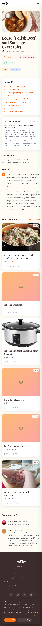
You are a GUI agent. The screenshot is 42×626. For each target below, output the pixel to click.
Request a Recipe (13, 586)
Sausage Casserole (13, 304)
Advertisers (34, 582)
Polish (5, 69)
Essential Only (25, 620)
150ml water (10, 108)
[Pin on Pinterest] (17, 594)
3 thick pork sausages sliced (16, 111)
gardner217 (10, 357)
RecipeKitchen (11, 449)
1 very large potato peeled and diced (19, 93)
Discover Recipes (21, 574)
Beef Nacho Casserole (14, 446)
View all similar (34, 219)
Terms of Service (28, 578)
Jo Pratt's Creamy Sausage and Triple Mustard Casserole (18, 257)
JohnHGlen (10, 498)
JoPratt (8, 262)
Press (23, 582)
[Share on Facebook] (31, 594)
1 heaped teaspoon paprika (16, 102)
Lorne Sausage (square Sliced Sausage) (18, 494)
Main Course (15, 69)
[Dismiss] (39, 601)
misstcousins (10, 308)
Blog (33, 574)
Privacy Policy (13, 578)
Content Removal (10, 582)
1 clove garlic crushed (14, 105)
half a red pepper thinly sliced (17, 99)
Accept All (10, 620)
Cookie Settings (29, 586)
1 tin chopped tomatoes (14, 90)
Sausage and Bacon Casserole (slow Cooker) (20, 352)
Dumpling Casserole (14, 400)
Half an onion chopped (14, 96)
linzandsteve (12, 521)
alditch (10, 530)
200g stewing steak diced (15, 86)
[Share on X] (24, 594)
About (9, 574)
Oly (7, 403)
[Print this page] (11, 594)
